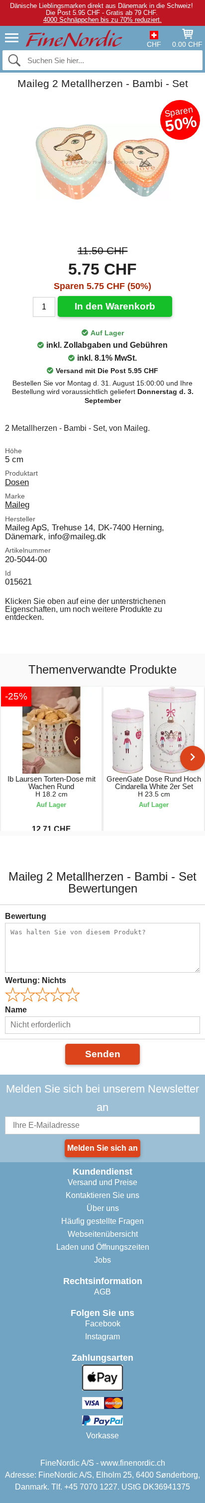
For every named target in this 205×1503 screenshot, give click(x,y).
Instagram (102, 1336)
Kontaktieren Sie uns (102, 1195)
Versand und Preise (102, 1182)
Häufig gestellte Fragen (102, 1221)
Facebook (102, 1323)
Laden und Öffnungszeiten (102, 1247)
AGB (102, 1292)
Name (16, 1009)
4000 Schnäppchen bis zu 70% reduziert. (102, 19)
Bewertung (25, 916)
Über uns (103, 1208)
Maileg (17, 504)
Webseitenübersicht (103, 1234)
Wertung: (35, 980)
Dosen (17, 482)
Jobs (102, 1260)
